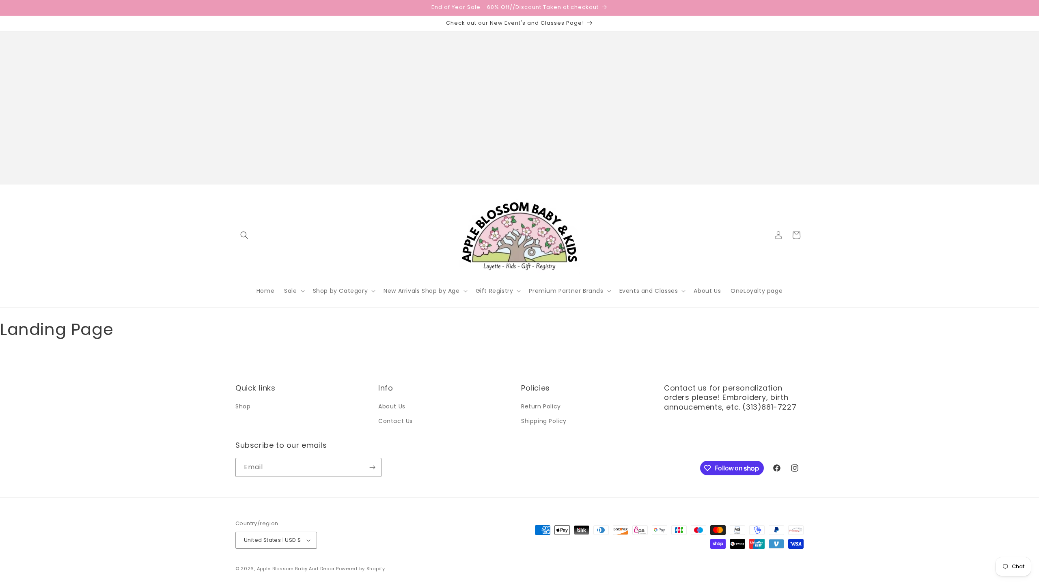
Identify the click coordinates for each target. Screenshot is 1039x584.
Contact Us (395, 421)
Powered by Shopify (360, 568)
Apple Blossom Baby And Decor (296, 568)
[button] (244, 235)
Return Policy (541, 406)
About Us (391, 406)
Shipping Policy (544, 421)
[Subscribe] (372, 467)
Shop (242, 406)
